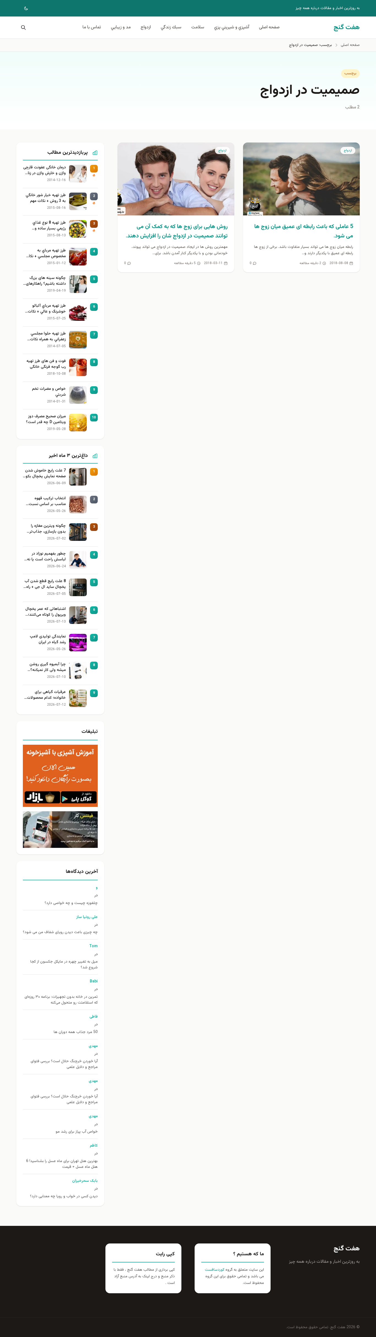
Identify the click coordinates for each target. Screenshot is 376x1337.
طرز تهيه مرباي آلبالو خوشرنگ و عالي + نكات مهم (47, 309)
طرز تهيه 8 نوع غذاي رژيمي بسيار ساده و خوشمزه (49, 226)
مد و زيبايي (121, 27)
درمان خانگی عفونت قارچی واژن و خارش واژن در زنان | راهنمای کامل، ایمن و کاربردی (44, 170)
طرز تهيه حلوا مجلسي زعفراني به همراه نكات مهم (48, 337)
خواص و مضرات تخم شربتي (49, 392)
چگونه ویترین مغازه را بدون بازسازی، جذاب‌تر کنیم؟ (47, 529)
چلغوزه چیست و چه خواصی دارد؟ (71, 903)
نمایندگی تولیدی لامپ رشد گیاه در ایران (48, 639)
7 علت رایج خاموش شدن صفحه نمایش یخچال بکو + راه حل (45, 474)
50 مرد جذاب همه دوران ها (76, 1032)
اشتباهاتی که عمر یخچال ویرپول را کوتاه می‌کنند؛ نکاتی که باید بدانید (45, 612)
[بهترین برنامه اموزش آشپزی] (60, 776)
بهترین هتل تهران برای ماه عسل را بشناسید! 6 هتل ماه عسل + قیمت (62, 1164)
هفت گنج (347, 1248)
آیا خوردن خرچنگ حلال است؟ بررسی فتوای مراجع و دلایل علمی (64, 1064)
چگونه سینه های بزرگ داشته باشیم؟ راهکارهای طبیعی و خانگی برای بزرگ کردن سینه (45, 281)
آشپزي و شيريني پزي (231, 27)
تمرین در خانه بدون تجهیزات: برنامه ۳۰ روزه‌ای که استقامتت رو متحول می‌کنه (61, 1000)
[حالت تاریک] (22, 8)
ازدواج (146, 27)
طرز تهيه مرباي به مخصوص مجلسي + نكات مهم (45, 253)
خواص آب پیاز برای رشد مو (77, 1132)
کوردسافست (214, 1270)
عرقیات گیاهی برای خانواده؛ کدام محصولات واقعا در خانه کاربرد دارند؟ (45, 695)
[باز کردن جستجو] (22, 27)
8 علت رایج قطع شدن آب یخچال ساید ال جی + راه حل (45, 584)
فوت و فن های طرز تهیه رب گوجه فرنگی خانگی (46, 364)
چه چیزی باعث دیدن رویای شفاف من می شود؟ (60, 932)
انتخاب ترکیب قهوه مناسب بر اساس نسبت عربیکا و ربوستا (47, 501)
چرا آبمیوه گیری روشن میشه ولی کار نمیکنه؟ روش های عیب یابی (47, 667)
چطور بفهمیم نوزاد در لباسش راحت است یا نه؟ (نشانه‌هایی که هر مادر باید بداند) (45, 557)
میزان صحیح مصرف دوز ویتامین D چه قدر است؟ (46, 419)
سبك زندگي (171, 27)
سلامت (197, 27)
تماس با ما (92, 27)
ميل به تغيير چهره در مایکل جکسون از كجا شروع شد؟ (64, 965)
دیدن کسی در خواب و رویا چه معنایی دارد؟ (64, 1196)
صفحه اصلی (269, 27)
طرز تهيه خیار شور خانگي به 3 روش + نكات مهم (46, 198)
